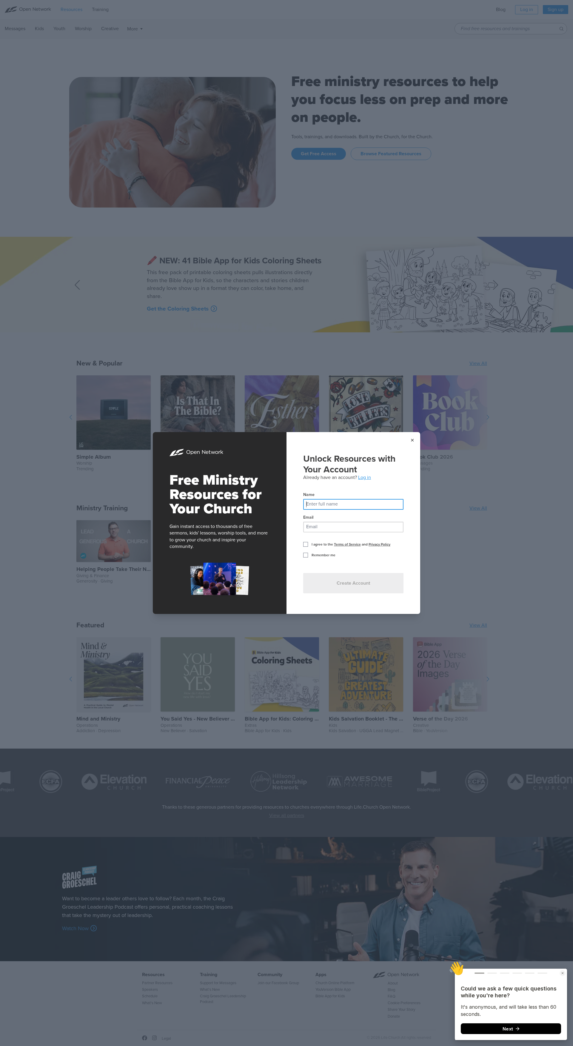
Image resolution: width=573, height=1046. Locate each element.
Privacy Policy (379, 544)
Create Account (353, 583)
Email (308, 517)
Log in (364, 477)
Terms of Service (347, 544)
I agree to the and (351, 544)
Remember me (323, 555)
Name (309, 494)
